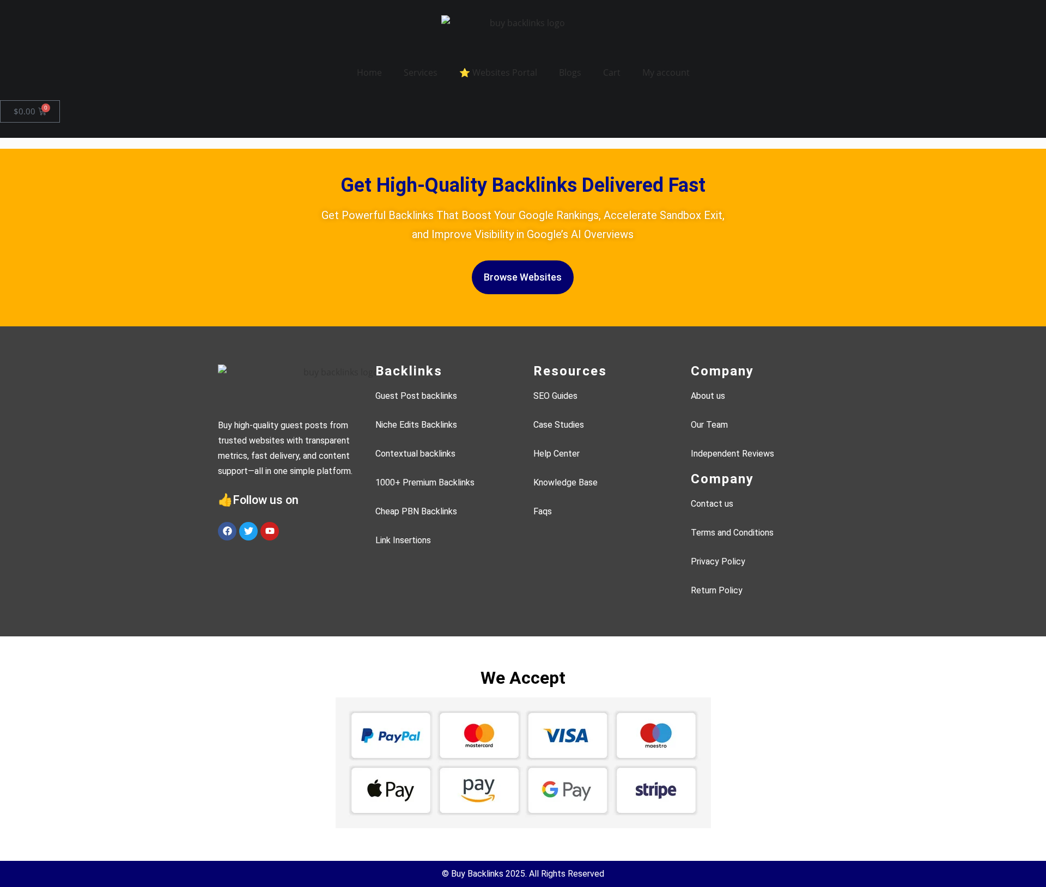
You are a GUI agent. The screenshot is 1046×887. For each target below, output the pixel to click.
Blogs (570, 72)
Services (420, 72)
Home (369, 72)
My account (666, 72)
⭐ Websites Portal (498, 72)
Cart (612, 72)
